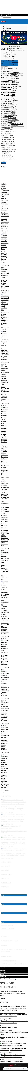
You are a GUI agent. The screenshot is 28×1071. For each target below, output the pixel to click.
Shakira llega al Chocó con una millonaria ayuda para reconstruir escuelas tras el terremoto (5, 628)
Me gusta (3, 968)
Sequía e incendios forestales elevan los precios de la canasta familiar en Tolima (5, 257)
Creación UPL (9, 103)
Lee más (3, 163)
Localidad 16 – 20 (12, 80)
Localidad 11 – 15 (12, 68)
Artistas (13, 56)
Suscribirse (3, 972)
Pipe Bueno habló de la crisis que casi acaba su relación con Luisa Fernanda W (5, 660)
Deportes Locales (16, 46)
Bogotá (6, 66)
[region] (14, 7)
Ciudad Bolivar (15, 88)
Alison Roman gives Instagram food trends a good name (5, 495)
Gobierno (3, 105)
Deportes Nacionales (16, 48)
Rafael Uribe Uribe (16, 86)
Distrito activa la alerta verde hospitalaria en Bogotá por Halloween (5, 470)
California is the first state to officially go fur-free (5, 595)
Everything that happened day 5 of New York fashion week (5, 569)
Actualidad (4, 99)
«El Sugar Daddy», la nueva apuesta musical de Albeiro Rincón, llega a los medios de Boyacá (5, 781)
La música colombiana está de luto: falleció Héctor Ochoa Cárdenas (4, 745)
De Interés (10, 52)
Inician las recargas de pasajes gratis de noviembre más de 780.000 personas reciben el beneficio (4, 435)
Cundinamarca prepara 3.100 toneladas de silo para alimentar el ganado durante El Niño (5, 319)
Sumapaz (13, 90)
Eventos (13, 58)
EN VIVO (3, 21)
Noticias (7, 30)
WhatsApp (3, 976)
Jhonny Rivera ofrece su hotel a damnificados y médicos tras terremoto (5, 690)
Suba (12, 70)
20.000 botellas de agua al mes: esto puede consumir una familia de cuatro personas (5, 354)
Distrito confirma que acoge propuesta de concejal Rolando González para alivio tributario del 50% (5, 393)
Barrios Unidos (15, 72)
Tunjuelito (13, 106)
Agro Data (13, 54)
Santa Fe (13, 98)
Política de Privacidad (17, 124)
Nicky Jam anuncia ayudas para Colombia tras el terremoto (4, 716)
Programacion (14, 62)
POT (8, 105)
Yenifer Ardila (6, 71)
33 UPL (11, 101)
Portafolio (13, 64)
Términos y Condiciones (17, 126)
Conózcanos (11, 60)
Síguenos (2, 970)
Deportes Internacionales (17, 50)
